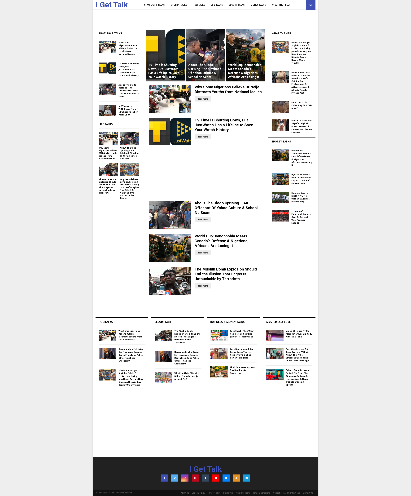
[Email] (226, 478)
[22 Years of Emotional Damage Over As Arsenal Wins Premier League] (280, 215)
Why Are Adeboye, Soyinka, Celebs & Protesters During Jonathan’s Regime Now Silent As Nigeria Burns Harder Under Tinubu (129, 188)
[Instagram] (184, 478)
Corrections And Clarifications (286, 493)
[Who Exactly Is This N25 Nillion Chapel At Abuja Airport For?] (163, 377)
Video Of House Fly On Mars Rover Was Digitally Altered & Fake (299, 334)
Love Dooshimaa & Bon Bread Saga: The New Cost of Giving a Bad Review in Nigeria (242, 353)
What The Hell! (281, 5)
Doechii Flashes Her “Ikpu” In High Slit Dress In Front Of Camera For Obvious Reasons (301, 126)
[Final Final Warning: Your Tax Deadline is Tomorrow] (219, 371)
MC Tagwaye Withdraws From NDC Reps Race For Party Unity (128, 110)
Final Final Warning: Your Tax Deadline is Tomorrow (243, 370)
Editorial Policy (198, 493)
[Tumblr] (205, 478)
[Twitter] (174, 478)
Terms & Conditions (261, 493)
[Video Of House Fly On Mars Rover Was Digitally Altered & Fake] (275, 335)
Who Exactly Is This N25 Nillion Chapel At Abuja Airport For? (186, 376)
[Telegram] (246, 478)
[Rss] (236, 478)
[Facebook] (164, 478)
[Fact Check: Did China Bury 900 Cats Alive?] (280, 107)
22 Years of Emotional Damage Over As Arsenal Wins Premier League (301, 217)
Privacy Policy (214, 493)
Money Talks (258, 5)
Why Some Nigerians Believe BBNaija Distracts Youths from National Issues (127, 48)
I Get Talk (112, 4)
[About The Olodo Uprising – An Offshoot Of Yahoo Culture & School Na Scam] (170, 215)
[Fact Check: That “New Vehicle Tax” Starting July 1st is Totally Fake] (219, 335)
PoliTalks (199, 5)
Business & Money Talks (227, 322)
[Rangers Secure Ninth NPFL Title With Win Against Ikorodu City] (280, 197)
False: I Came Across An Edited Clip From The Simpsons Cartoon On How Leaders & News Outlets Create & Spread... (298, 377)
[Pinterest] (195, 478)
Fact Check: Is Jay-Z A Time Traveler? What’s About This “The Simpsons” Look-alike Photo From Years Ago (298, 355)
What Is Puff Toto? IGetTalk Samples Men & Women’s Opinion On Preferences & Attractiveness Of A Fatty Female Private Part (301, 83)
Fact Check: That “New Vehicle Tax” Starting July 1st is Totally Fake (242, 334)
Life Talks (217, 5)
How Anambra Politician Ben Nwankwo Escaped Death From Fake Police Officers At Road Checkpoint (130, 355)
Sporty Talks (179, 5)
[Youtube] (215, 478)
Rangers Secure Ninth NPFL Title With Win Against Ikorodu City (300, 197)
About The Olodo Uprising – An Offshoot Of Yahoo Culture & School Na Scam (164, 71)
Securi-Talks (237, 5)
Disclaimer (228, 493)
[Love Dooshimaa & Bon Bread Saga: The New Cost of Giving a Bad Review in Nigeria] (219, 353)
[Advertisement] (205, 173)
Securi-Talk (163, 322)
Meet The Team (243, 493)
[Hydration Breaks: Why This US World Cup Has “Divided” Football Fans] (280, 179)
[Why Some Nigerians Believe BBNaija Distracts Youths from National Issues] (170, 99)
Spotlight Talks (154, 5)
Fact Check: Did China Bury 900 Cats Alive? (301, 105)
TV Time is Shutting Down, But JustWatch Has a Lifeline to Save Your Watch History (224, 125)
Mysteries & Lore (278, 322)
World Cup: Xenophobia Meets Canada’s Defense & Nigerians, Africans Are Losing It (204, 71)
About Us (185, 493)
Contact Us (308, 493)
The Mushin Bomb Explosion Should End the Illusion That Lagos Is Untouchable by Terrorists (244, 69)
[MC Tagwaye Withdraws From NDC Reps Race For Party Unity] (107, 110)
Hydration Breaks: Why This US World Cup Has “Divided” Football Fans (301, 179)
